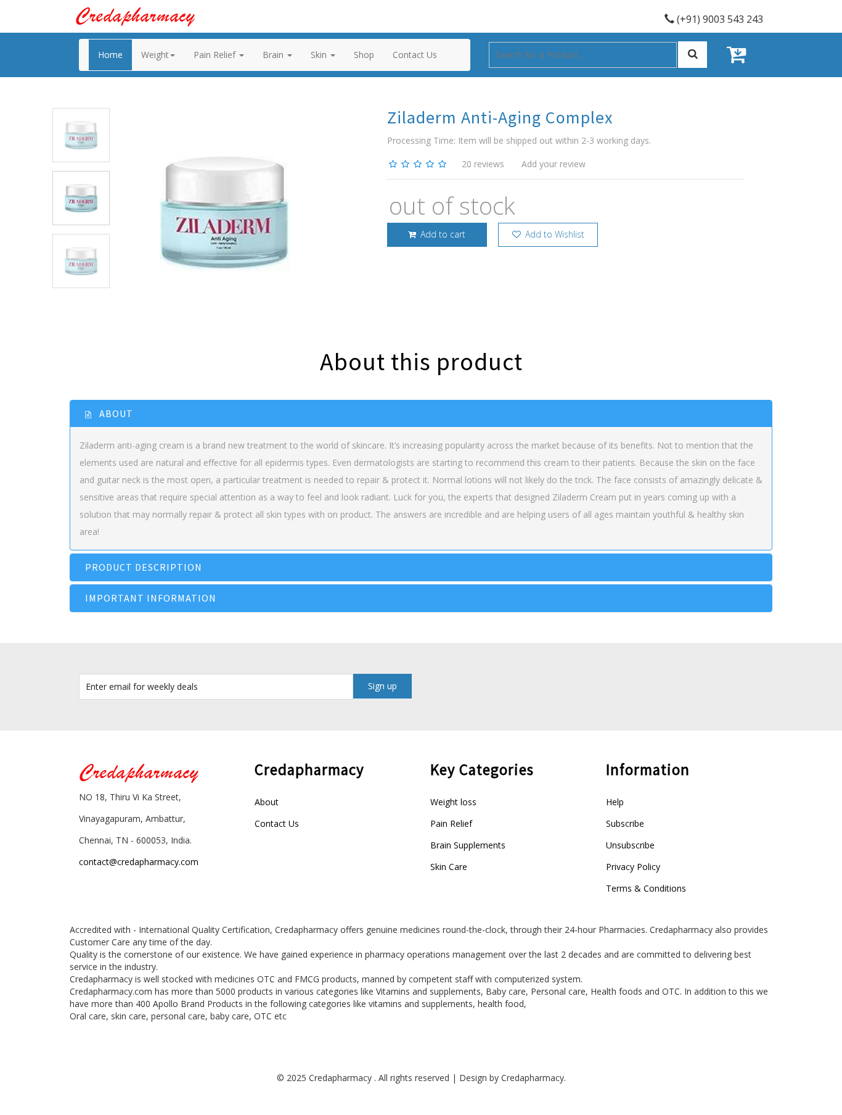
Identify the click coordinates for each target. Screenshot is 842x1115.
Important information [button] (150, 598)
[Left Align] (692, 54)
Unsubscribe (630, 845)
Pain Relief (451, 823)
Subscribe (625, 823)
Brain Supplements (467, 845)
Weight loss (453, 802)
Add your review (553, 164)
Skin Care (448, 867)
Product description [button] (143, 567)
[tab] (421, 413)
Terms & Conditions (646, 888)
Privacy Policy (633, 867)
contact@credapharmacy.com (138, 862)
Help (615, 802)
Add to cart (441, 234)
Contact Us (277, 823)
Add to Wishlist (553, 234)
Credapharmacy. (533, 1078)
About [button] (115, 413)
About (267, 802)
